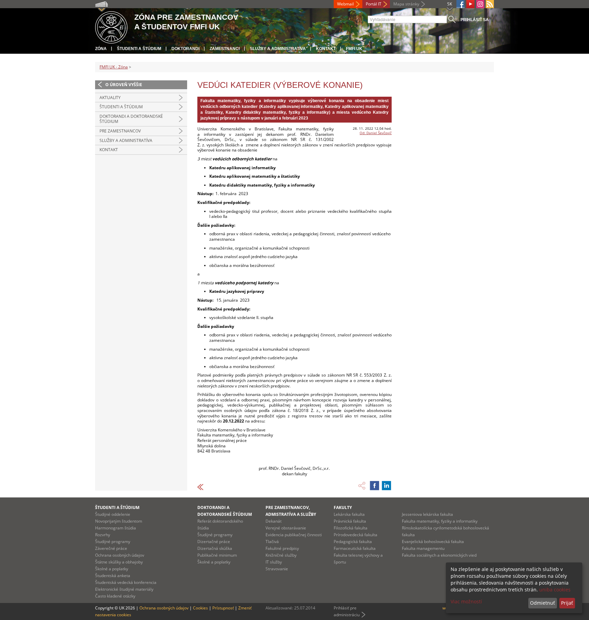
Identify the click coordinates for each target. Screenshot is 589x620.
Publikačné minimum (217, 555)
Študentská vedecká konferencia (125, 582)
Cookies (200, 608)
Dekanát (274, 521)
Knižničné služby (281, 555)
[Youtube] (470, 4)
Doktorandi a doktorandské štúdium (131, 119)
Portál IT (373, 4)
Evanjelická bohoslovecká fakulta (433, 541)
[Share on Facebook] (374, 485)
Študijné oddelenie (112, 514)
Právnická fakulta (350, 521)
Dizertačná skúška (214, 548)
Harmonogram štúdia (115, 528)
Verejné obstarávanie (286, 528)
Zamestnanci (225, 48)
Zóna (101, 48)
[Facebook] (460, 4)
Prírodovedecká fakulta (355, 535)
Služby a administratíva (278, 48)
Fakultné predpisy (282, 548)
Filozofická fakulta (350, 528)
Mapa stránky (406, 4)
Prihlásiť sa (474, 19)
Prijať (567, 603)
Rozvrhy (102, 535)
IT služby (274, 562)
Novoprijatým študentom (118, 521)
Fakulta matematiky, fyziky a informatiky (440, 521)
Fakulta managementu (423, 548)
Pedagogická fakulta (353, 541)
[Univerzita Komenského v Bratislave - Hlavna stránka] (111, 26)
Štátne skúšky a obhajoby (119, 562)
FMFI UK (354, 48)
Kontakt (326, 48)
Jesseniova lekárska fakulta (427, 514)
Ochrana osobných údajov (119, 555)
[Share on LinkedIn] (386, 485)
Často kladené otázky (115, 596)
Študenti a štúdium (139, 48)
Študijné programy (112, 541)
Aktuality (110, 97)
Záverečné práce (111, 548)
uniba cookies (555, 589)
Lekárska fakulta (349, 514)
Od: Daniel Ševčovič (376, 132)
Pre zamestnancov (120, 131)
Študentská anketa (112, 575)
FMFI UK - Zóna (114, 67)
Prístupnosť (223, 608)
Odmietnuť (542, 603)
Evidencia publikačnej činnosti (294, 535)
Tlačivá (272, 541)
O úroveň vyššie (123, 85)
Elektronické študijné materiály (124, 589)
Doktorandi (185, 48)
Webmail (345, 4)
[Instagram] (480, 4)
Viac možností (466, 601)
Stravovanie (277, 569)
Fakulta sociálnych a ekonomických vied (439, 555)
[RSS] (490, 4)
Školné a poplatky (111, 569)
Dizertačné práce (213, 541)
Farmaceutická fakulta (355, 548)
